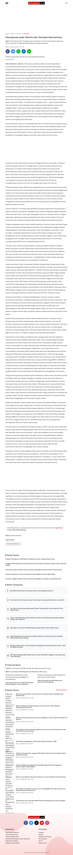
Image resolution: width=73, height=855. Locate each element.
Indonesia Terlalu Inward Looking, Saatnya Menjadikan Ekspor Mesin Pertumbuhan (34, 570)
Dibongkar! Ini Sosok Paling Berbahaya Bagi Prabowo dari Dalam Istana (34, 628)
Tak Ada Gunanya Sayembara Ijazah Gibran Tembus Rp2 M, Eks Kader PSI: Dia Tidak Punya (36, 609)
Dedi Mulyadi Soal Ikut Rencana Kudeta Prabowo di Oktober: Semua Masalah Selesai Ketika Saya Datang (36, 637)
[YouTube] (42, 823)
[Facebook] (8, 51)
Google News (58, 528)
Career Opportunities (12, 834)
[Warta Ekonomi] (36, 3)
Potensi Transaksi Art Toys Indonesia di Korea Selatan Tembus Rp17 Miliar (30, 574)
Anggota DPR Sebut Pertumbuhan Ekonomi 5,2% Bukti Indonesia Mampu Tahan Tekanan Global (36, 564)
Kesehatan (26, 33)
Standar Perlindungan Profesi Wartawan (18, 838)
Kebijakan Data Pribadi (12, 843)
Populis (41, 834)
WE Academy (43, 838)
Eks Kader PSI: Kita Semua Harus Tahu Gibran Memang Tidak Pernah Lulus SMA (37, 600)
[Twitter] (13, 51)
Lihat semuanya (61, 690)
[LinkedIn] (24, 51)
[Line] (29, 51)
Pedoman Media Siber (12, 836)
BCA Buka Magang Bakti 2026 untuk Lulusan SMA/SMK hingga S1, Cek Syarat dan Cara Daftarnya (37, 655)
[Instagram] (47, 823)
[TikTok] (36, 823)
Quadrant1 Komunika (45, 836)
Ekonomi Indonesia (13, 544)
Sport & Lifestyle (16, 33)
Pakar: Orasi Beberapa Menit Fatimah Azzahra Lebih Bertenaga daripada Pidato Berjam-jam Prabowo (37, 618)
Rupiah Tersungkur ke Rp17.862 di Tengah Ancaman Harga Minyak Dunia (30, 559)
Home (7, 33)
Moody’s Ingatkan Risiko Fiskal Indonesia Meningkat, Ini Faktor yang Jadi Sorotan (33, 579)
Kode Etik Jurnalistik (12, 841)
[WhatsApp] (18, 51)
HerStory (41, 832)
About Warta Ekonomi (12, 832)
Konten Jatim (43, 843)
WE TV (41, 841)
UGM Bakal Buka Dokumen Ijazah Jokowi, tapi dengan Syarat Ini (31, 591)
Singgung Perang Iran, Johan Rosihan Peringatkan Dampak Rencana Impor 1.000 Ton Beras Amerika (37, 646)
